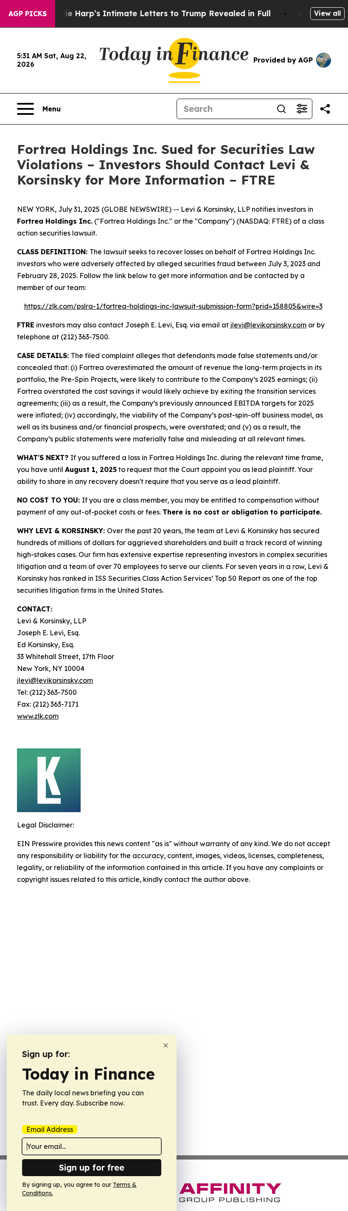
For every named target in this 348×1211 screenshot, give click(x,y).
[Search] (281, 109)
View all (327, 13)
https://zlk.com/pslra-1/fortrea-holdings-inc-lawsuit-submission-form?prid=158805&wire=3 (173, 306)
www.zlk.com (38, 716)
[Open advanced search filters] (302, 109)
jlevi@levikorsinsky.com (268, 325)
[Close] (166, 1045)
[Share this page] (325, 108)
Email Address (49, 1129)
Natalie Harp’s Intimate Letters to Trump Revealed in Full (157, 13)
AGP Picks (27, 13)
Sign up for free (91, 1167)
